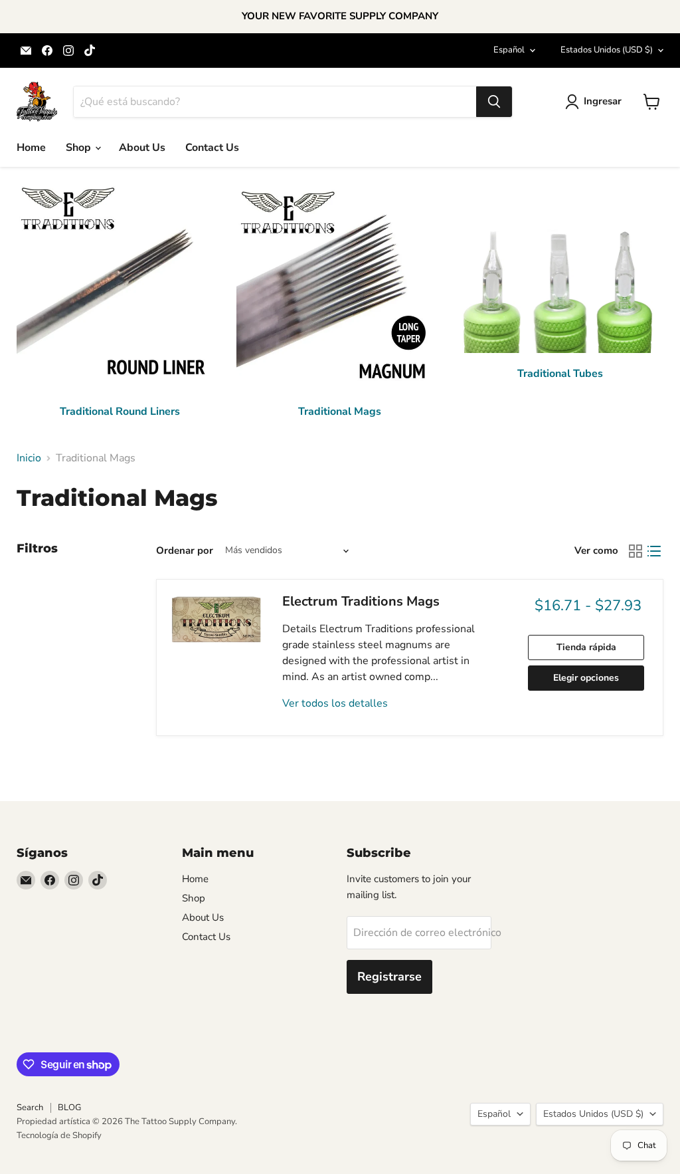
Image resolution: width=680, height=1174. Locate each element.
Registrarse (389, 977)
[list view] (654, 551)
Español (509, 50)
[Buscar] (494, 101)
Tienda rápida (586, 647)
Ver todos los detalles (335, 703)
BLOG (69, 1108)
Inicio (29, 458)
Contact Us (212, 147)
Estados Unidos (606, 50)
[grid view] (635, 551)
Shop (80, 147)
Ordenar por (184, 550)
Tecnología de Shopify (59, 1135)
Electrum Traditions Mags (361, 601)
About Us (142, 147)
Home (31, 147)
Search (30, 1108)
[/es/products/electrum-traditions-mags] (216, 620)
